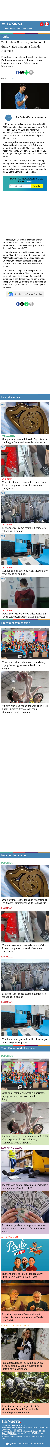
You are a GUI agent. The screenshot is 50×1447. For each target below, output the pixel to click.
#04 (3, 536)
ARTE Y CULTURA (10, 1237)
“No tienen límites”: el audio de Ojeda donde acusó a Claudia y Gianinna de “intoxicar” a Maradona (22, 1365)
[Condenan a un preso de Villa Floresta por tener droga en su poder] (25, 549)
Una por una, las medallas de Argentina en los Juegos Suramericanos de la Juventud (25, 441)
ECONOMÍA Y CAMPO (11, 1148)
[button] (18, 72)
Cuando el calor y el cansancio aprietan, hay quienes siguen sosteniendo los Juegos (23, 665)
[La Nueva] (15, 24)
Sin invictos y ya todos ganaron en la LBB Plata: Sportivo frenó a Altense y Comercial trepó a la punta (25, 709)
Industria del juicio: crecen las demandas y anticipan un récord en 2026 (25, 1186)
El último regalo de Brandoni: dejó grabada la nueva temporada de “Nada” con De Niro (23, 1317)
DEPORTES (7, 1056)
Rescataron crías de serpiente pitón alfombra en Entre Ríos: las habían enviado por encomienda (20, 1409)
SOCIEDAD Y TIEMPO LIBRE (15, 1326)
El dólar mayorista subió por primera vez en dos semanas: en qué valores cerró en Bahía (24, 1228)
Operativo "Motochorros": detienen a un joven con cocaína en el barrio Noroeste (24, 615)
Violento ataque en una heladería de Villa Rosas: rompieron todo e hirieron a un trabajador (24, 485)
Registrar (37, 186)
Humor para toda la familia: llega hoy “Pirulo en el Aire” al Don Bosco (22, 1275)
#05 (3, 578)
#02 (3, 447)
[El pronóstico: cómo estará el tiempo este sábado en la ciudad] (25, 507)
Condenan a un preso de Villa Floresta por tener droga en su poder (25, 572)
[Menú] (3, 24)
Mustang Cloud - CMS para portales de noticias (27, 1444)
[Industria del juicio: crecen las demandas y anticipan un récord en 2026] (25, 1166)
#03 (3, 493)
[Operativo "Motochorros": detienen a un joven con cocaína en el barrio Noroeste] (25, 592)
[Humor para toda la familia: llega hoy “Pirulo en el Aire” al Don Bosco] (25, 1255)
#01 (3, 404)
